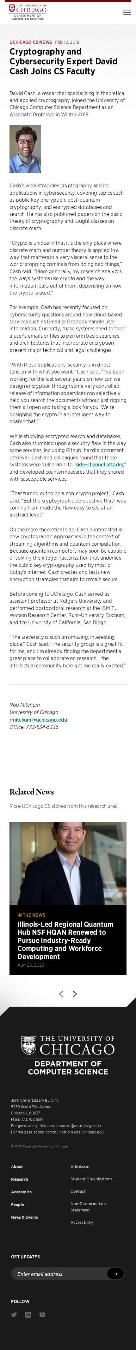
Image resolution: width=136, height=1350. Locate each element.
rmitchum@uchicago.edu (38, 719)
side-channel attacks (99, 464)
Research (19, 1179)
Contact (78, 1191)
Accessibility (82, 1222)
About (17, 1166)
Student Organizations (91, 1178)
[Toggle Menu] (127, 12)
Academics (21, 1192)
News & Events (24, 1217)
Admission (80, 1166)
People (17, 1204)
